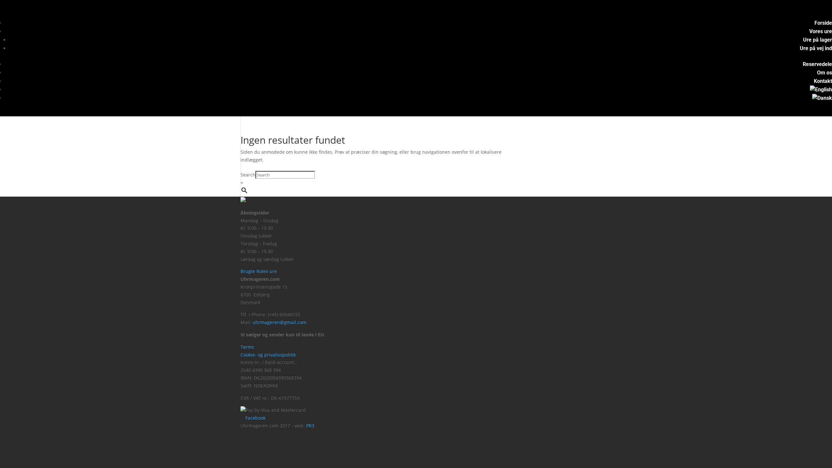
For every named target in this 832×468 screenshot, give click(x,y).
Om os (824, 73)
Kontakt (823, 81)
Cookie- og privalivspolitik (268, 355)
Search (247, 175)
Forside (823, 23)
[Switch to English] (821, 89)
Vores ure (820, 31)
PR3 (310, 425)
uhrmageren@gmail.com (279, 322)
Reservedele (817, 64)
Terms (247, 347)
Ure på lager (817, 40)
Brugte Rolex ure (258, 271)
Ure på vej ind (816, 48)
